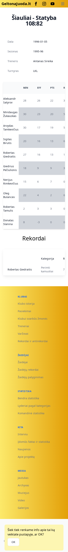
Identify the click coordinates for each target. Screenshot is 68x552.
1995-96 (38, 51)
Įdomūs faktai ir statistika (34, 442)
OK (13, 542)
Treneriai (23, 326)
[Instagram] (44, 4)
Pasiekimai (24, 311)
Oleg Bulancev (9, 195)
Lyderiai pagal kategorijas (34, 405)
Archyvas (23, 485)
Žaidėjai (23, 362)
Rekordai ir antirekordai (33, 341)
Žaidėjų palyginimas (30, 377)
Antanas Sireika (43, 61)
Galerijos (23, 508)
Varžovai (23, 333)
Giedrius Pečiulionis (10, 168)
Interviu (23, 434)
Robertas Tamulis (9, 208)
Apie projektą (26, 457)
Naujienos (24, 449)
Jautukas (23, 478)
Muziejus (23, 493)
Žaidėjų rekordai (28, 369)
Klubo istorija (26, 303)
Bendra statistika (28, 398)
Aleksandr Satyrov (9, 100)
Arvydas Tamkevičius (11, 127)
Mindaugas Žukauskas (10, 114)
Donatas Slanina (8, 222)
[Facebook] (36, 4)
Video (21, 500)
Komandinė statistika (31, 413)
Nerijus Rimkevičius (10, 181)
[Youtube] (52, 4)
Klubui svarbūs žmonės (32, 318)
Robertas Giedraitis (9, 154)
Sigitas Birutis (7, 141)
